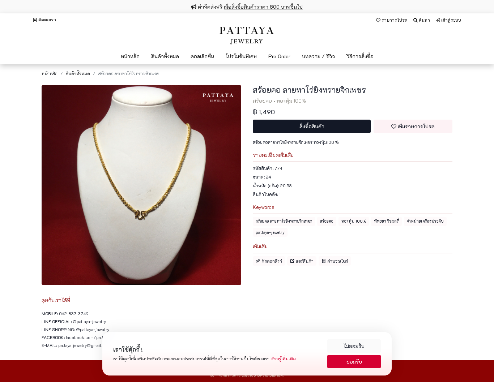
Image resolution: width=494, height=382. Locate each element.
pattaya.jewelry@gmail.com (84, 345)
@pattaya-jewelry (89, 321)
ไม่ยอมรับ (354, 346)
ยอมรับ (354, 361)
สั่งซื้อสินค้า (311, 126)
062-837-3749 (74, 313)
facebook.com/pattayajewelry (95, 337)
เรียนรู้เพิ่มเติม (283, 358)
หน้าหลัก (50, 73)
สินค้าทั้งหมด (78, 73)
